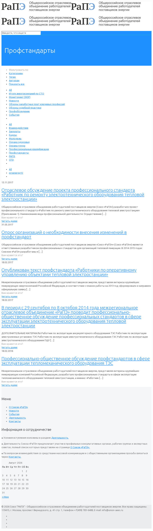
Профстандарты (19, 152)
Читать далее (9, 221)
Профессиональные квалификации (29, 149)
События (14, 114)
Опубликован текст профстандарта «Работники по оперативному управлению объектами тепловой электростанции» (68, 272)
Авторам (14, 80)
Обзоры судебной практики (25, 107)
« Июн (5, 497)
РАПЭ (12, 156)
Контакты (15, 421)
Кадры (13, 135)
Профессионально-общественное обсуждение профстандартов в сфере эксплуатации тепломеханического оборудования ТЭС (75, 361)
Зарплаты (14, 131)
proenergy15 (16, 173)
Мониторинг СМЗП (19, 97)
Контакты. (15, 456)
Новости (14, 100)
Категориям (16, 73)
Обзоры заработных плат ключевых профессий (37, 104)
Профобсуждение (19, 111)
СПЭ (11, 159)
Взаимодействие (18, 128)
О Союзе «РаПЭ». (80, 447)
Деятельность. (60, 437)
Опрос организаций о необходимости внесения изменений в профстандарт (64, 234)
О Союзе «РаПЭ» (18, 407)
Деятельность (17, 417)
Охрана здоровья (19, 142)
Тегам (12, 77)
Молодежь (15, 138)
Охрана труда (17, 145)
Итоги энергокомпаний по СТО (26, 93)
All (10, 90)
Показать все (16, 84)
